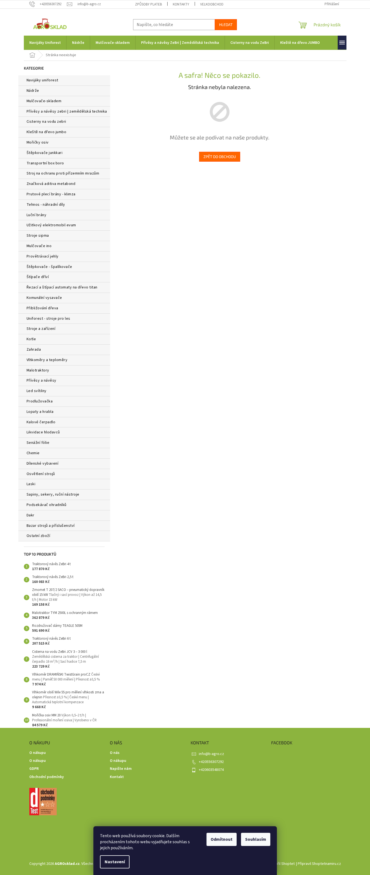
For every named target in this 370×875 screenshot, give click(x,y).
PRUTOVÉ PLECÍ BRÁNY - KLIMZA (51, 194)
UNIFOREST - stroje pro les (48, 318)
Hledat (226, 24)
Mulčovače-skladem (44, 101)
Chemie (33, 453)
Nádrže (33, 90)
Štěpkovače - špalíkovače (49, 267)
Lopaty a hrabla (40, 411)
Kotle (31, 339)
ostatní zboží (38, 536)
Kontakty (181, 4)
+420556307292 (211, 762)
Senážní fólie (38, 442)
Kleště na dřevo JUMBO (47, 132)
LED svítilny (37, 391)
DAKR (31, 515)
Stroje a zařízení (41, 328)
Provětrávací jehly (43, 256)
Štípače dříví (38, 277)
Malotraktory (38, 370)
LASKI (31, 484)
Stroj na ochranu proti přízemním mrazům (63, 173)
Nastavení (115, 862)
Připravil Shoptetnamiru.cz (319, 864)
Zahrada (34, 349)
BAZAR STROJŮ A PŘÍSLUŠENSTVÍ (51, 525)
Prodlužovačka (40, 401)
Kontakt (117, 777)
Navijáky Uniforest (42, 80)
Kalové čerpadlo (41, 422)
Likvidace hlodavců (43, 432)
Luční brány (37, 215)
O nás (114, 753)
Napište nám (121, 768)
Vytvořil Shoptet (281, 864)
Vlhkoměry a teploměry (47, 360)
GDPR (34, 768)
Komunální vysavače (44, 298)
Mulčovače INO (39, 246)
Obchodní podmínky (46, 777)
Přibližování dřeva (42, 308)
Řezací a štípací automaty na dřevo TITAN (62, 287)
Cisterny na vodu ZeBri (46, 121)
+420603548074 (211, 770)
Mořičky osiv (38, 142)
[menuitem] (45, 43)
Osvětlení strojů (41, 474)
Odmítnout (222, 839)
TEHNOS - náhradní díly (46, 204)
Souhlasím (255, 839)
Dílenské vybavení (43, 463)
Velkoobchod (211, 4)
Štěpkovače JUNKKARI (45, 153)
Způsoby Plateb (148, 4)
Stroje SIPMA (38, 235)
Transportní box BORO (45, 163)
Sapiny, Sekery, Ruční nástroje (53, 494)
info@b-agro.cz (211, 754)
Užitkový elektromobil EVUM (51, 225)
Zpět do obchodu (219, 156)
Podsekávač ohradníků (47, 505)
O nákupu (37, 753)
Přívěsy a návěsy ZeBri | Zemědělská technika (67, 111)
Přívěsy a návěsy (41, 380)
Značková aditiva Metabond (51, 184)
